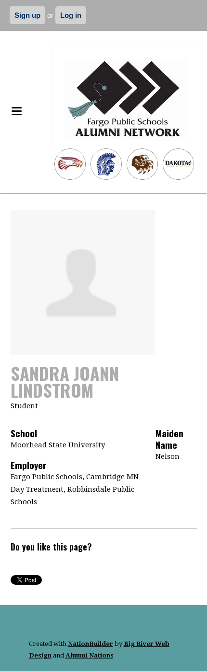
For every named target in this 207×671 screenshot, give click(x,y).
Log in (70, 15)
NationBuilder (90, 643)
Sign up (27, 15)
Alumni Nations (89, 655)
